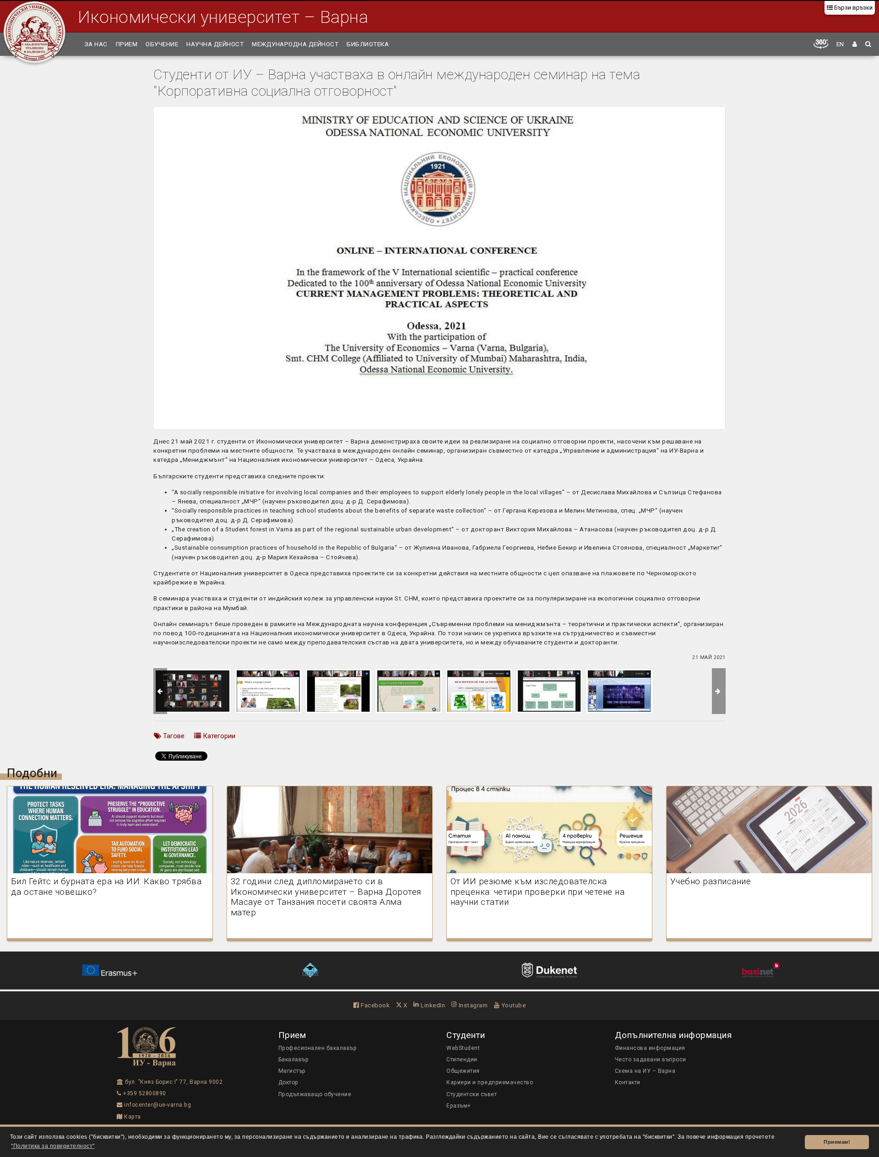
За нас (96, 44)
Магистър (292, 1071)
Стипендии (461, 1059)
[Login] (855, 44)
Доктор (288, 1082)
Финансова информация (650, 1048)
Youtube (512, 1005)
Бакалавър (293, 1059)
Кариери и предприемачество (489, 1082)
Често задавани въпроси (650, 1059)
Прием (127, 44)
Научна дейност (215, 44)
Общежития (463, 1071)
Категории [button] (218, 736)
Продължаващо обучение (315, 1094)
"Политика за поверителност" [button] (53, 1146)
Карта (132, 1117)
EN (840, 44)
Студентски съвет (471, 1094)
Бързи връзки (853, 7)
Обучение (162, 44)
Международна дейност (295, 44)
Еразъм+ (458, 1106)
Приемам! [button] (837, 1142)
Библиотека (368, 44)
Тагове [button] (172, 736)
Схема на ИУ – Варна (645, 1071)
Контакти (627, 1082)
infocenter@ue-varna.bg (157, 1105)
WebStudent (463, 1048)
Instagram (472, 1005)
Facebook (374, 1005)
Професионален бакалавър (317, 1048)
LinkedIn (432, 1005)
